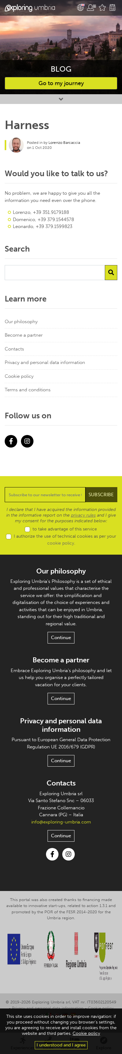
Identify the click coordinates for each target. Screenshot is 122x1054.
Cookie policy (19, 376)
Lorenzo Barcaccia (64, 142)
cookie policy (60, 543)
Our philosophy (21, 321)
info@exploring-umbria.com (61, 822)
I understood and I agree (61, 1045)
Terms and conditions (28, 390)
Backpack (112, 7)
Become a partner (24, 335)
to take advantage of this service (65, 529)
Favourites (102, 7)
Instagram (27, 441)
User (91, 7)
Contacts (14, 349)
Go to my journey (61, 83)
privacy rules (83, 515)
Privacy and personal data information (45, 362)
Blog (61, 68)
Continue (61, 637)
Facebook (11, 441)
